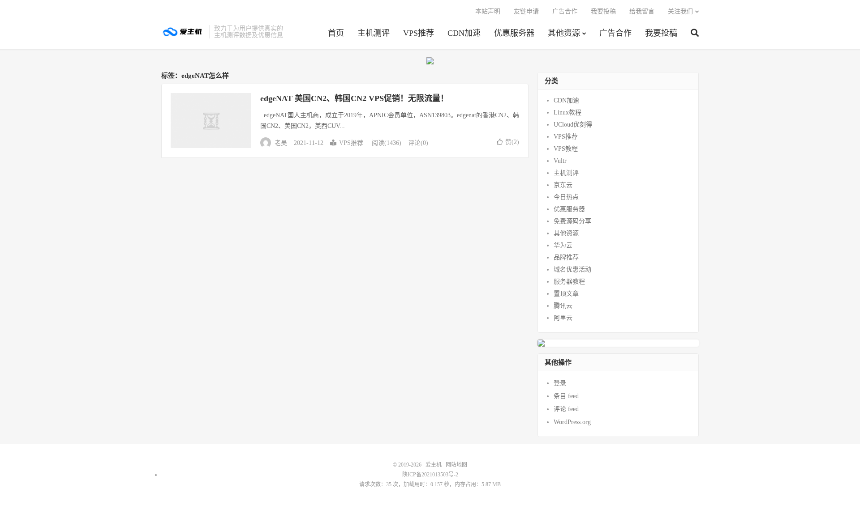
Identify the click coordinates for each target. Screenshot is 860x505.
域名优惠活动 (572, 269)
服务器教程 (569, 281)
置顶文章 (566, 293)
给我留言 (641, 11)
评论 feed (566, 409)
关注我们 (680, 11)
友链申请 (526, 11)
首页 (336, 33)
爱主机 (182, 32)
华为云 (563, 245)
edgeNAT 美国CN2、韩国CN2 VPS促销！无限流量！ (354, 98)
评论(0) (418, 143)
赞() (512, 142)
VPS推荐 (418, 33)
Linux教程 (567, 112)
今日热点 (566, 197)
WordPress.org (572, 422)
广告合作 (615, 33)
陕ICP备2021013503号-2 (430, 474)
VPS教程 (566, 148)
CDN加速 (464, 33)
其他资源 (564, 33)
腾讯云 (563, 305)
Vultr (560, 160)
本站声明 (487, 11)
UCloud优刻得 (573, 124)
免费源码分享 (572, 221)
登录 (560, 383)
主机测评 (373, 33)
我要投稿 (661, 33)
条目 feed (566, 396)
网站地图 (456, 465)
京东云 (563, 185)
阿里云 (563, 317)
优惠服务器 (514, 33)
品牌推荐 (566, 257)
